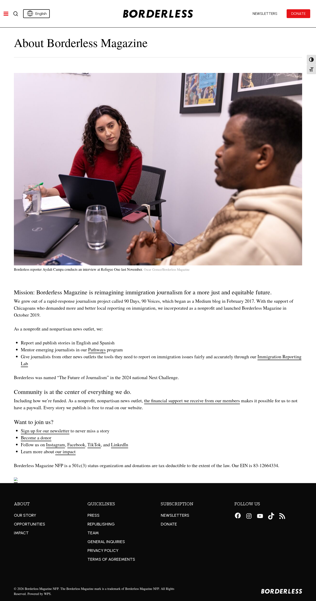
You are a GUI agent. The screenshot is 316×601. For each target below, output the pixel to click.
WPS (47, 594)
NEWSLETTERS (175, 515)
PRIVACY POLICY (102, 550)
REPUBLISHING (101, 524)
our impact (65, 451)
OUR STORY (25, 515)
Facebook (76, 444)
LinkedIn (119, 444)
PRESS (93, 515)
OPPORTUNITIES (29, 524)
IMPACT (21, 532)
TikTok (94, 444)
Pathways (97, 349)
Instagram (55, 444)
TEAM (93, 532)
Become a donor (36, 437)
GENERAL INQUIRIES (106, 541)
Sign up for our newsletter (45, 431)
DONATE (169, 524)
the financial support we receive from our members (192, 400)
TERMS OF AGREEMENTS (111, 559)
